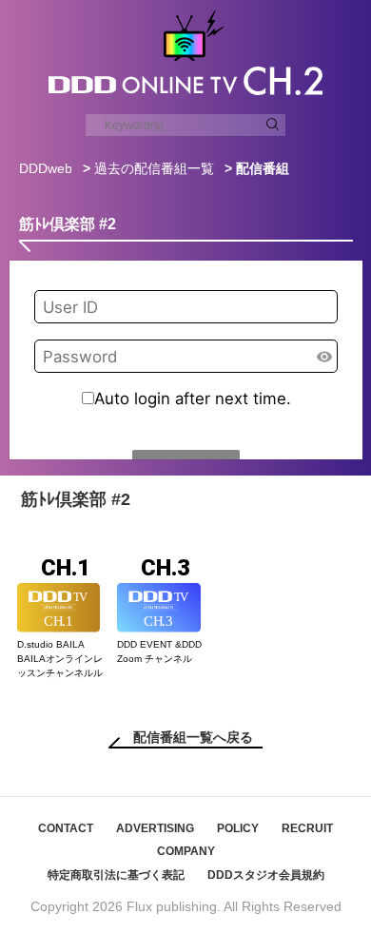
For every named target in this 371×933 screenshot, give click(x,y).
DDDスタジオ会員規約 (265, 875)
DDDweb (45, 168)
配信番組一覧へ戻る (193, 737)
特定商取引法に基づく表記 (116, 875)
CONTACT (65, 828)
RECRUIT (307, 828)
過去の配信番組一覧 (154, 168)
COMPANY (186, 851)
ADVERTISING (155, 828)
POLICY (238, 828)
